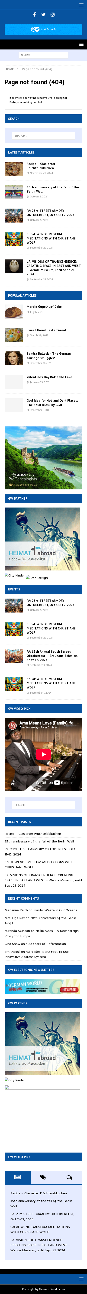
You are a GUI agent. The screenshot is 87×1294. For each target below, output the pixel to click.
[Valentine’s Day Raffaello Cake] (14, 382)
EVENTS (14, 589)
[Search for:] (43, 54)
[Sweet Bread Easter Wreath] (14, 335)
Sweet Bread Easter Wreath (47, 330)
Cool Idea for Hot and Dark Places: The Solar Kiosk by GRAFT (52, 402)
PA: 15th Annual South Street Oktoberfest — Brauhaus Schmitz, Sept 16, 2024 (52, 655)
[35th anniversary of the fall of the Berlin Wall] (14, 192)
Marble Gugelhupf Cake (44, 307)
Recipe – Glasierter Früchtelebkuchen (41, 166)
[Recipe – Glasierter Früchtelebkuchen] (14, 169)
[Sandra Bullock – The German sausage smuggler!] (14, 358)
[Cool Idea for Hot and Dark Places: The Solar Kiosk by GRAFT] (14, 405)
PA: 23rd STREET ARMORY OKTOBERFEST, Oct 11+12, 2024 (50, 213)
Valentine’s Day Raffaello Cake (49, 377)
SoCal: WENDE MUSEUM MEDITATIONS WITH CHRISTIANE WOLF (51, 238)
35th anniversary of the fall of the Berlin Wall (39, 841)
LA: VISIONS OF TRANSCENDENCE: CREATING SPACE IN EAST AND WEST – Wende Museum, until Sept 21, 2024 (54, 267)
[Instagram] (52, 14)
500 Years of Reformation (46, 943)
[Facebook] (34, 14)
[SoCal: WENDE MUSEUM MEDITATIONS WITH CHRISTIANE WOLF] (14, 239)
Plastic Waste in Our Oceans (55, 910)
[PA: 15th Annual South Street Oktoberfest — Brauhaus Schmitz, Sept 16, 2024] (14, 656)
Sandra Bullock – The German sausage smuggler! (49, 355)
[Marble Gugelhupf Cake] (14, 311)
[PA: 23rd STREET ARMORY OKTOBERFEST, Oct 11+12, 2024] (14, 216)
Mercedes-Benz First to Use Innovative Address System (37, 954)
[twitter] (43, 14)
